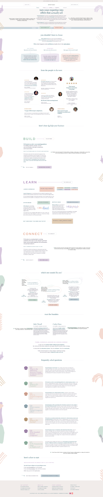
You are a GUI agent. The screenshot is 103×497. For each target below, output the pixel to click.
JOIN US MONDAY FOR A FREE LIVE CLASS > (50, 1)
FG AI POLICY (72, 488)
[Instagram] (70, 493)
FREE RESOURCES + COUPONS (57, 489)
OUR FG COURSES (41, 489)
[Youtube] (72, 493)
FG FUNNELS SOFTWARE (42, 488)
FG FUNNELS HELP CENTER (25, 488)
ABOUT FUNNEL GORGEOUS (43, 486)
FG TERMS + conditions (75, 486)
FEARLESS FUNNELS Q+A (25, 489)
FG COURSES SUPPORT (25, 486)
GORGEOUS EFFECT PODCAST (57, 486)
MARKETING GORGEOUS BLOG (57, 488)
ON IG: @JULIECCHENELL (31, 328)
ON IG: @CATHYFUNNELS (72, 327)
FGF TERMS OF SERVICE (74, 489)
